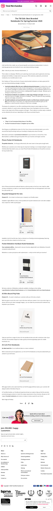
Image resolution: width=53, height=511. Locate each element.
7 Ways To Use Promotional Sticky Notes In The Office (18, 121)
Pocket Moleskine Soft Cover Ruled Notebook (39, 290)
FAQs (22, 462)
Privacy (42, 459)
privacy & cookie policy (43, 504)
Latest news (24, 465)
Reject (44, 507)
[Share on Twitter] (29, 403)
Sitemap (23, 468)
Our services (24, 478)
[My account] (40, 5)
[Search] (50, 11)
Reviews (3, 472)
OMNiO (3, 466)
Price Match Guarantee (46, 473)
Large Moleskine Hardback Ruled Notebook (12, 290)
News (8, 15)
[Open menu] (50, 5)
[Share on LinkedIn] (32, 403)
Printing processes (25, 459)
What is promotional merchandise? (26, 471)
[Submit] (25, 440)
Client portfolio (4, 469)
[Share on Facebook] (25, 403)
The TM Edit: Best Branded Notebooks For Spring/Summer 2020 (27, 15)
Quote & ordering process (27, 453)
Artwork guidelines (25, 456)
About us (3, 453)
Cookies (43, 471)
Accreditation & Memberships (5, 463)
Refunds (43, 462)
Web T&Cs (43, 453)
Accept (31, 507)
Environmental (44, 465)
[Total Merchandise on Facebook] (2, 446)
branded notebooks (11, 396)
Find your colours (25, 475)
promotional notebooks (21, 134)
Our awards (4, 459)
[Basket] (45, 5)
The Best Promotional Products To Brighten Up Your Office (19, 123)
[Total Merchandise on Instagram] (4, 446)
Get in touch (37, 420)
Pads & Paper (26, 27)
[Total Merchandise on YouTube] (10, 446)
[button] (26, 11)
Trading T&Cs (44, 456)
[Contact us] (36, 5)
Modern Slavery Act (45, 468)
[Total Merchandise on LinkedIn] (13, 446)
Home (2, 15)
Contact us (3, 478)
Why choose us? (5, 456)
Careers (3, 475)
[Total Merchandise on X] (7, 446)
